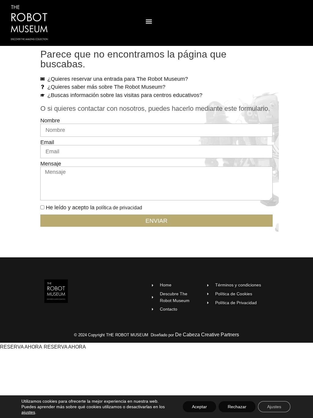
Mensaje (50, 164)
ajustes (28, 412)
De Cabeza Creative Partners (207, 334)
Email (47, 142)
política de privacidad (119, 207)
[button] (149, 22)
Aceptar (199, 406)
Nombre (50, 121)
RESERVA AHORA (21, 346)
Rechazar (237, 406)
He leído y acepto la (94, 207)
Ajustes (274, 406)
